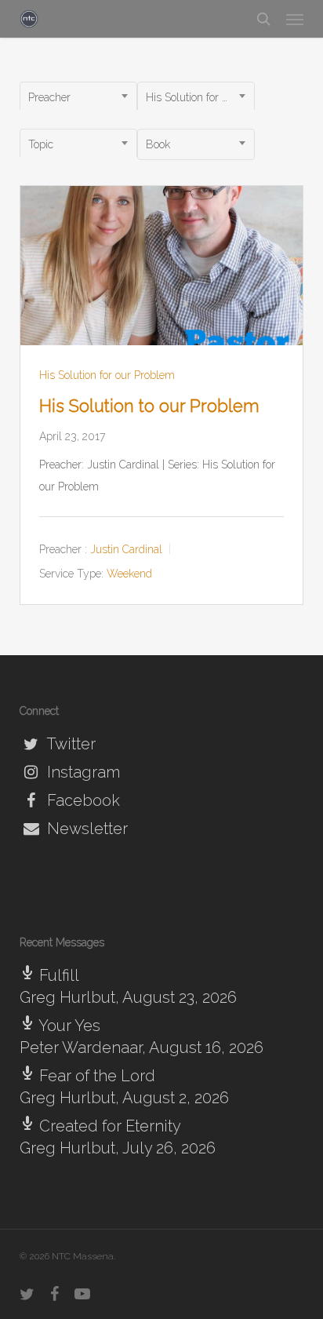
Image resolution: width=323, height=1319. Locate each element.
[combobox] (78, 97)
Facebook (81, 800)
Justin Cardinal (126, 549)
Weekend (129, 574)
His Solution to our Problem (149, 405)
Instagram (81, 772)
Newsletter (85, 828)
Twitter (69, 743)
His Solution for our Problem (107, 375)
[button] (294, 19)
